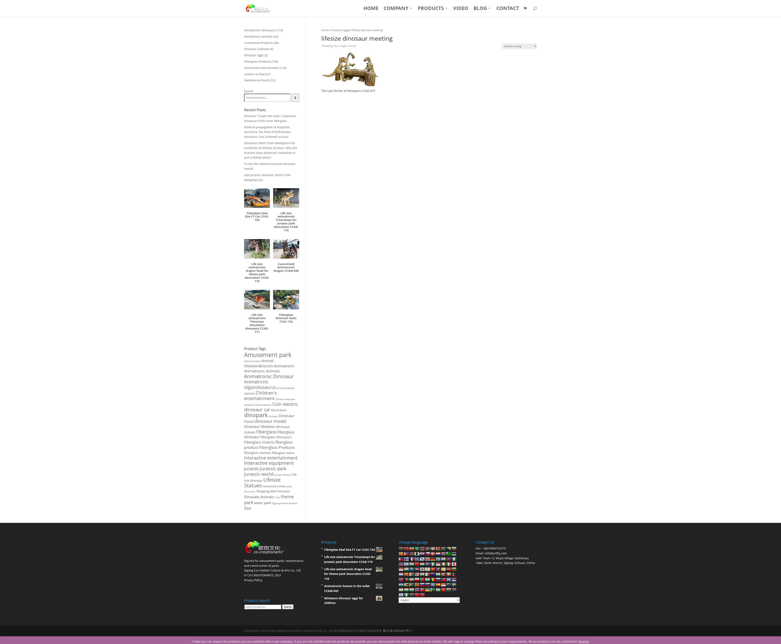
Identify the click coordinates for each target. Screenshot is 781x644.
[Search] (295, 98)
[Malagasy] (411, 574)
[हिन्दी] (411, 564)
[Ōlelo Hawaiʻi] (401, 564)
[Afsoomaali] (433, 584)
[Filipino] (401, 558)
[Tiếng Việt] (443, 589)
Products (431, 9)
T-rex (277, 497)
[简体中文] (417, 594)
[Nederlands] (438, 553)
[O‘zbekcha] (438, 589)
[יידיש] (401, 594)
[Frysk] (417, 558)
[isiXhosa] (454, 589)
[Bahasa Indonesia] (438, 564)
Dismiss (583, 641)
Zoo (247, 508)
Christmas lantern (262, 404)
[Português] (422, 579)
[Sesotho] (401, 584)
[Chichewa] (411, 553)
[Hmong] (417, 564)
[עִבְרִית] (406, 564)
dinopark (256, 415)
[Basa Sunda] (443, 584)
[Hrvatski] (422, 553)
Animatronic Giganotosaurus (260, 384)
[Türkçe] (422, 589)
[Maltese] (427, 574)
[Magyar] (422, 564)
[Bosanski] (449, 548)
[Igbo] (433, 564)
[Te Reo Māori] (433, 574)
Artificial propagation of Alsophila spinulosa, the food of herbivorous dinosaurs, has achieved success (267, 132)
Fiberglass (266, 432)
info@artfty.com (496, 553)
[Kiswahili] (449, 584)
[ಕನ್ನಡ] (406, 569)
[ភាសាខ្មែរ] (417, 569)
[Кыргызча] (433, 569)
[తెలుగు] (411, 589)
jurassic (251, 468)
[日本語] (454, 564)
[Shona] (406, 584)
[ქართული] (427, 558)
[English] (443, 553)
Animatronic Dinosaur (269, 376)
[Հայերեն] (422, 548)
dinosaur (273, 416)
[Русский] (438, 579)
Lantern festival (282, 474)
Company (396, 9)
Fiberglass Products (277, 447)
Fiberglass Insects (259, 442)
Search (248, 91)
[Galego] (422, 558)
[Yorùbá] (406, 594)
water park (262, 502)
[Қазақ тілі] (411, 569)
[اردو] (433, 589)
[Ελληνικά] (438, 558)
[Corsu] (417, 553)
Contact (507, 9)
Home (370, 9)
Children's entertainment (260, 395)
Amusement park (267, 355)
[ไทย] (417, 589)
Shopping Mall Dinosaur (273, 491)
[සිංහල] (417, 584)
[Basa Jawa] (401, 569)
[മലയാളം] (422, 574)
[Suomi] (406, 558)
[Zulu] (411, 594)
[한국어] (422, 569)
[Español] (438, 584)
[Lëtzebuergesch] (401, 574)
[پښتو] (406, 579)
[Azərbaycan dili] (427, 548)
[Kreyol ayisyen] (449, 558)
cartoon (249, 393)
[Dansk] (433, 553)
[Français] (411, 558)
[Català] (401, 553)
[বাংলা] (443, 548)
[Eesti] (454, 553)
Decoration (279, 410)
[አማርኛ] (411, 548)
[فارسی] (411, 579)
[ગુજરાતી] (443, 558)
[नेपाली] (454, 574)
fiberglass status (283, 453)
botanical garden (286, 387)
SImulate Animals (259, 496)
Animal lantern (252, 361)
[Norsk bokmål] (401, 579)
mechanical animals (274, 486)
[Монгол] (443, 574)
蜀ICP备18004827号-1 (397, 631)
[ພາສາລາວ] (438, 569)
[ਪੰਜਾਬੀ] (427, 579)
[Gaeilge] (443, 564)
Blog (480, 9)
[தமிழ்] (406, 589)
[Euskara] (433, 548)
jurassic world (258, 474)
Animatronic (284, 365)
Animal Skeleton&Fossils (259, 363)
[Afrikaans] (401, 548)
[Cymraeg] (449, 589)
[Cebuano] (406, 553)
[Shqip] (406, 548)
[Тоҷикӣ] (401, 589)
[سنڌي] (411, 584)
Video (460, 9)
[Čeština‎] (427, 553)
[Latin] (443, 569)
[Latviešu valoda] (449, 569)
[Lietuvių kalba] (454, 569)
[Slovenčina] (422, 584)
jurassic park (273, 468)
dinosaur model (270, 421)
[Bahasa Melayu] (417, 574)
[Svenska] (454, 584)
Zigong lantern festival (284, 503)
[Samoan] (443, 579)
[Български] (454, 548)
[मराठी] (438, 574)
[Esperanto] (449, 553)
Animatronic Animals (262, 371)
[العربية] (417, 548)
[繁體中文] (422, 594)
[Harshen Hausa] (454, 558)
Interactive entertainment (271, 458)
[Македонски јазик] (406, 574)
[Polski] (417, 579)
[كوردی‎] (427, 569)
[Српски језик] (454, 579)
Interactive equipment (269, 463)
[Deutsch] (433, 558)
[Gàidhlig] (449, 579)
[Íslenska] (427, 564)
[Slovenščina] (427, 584)
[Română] (433, 579)
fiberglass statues (257, 452)
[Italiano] (449, 564)
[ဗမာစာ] (449, 574)
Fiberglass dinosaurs (276, 437)
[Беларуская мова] (438, 548)
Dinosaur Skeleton (259, 426)
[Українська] (427, 589)
